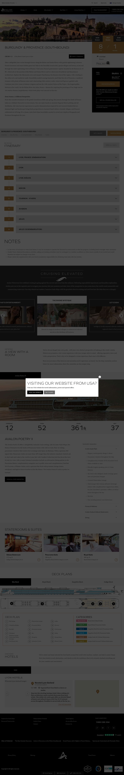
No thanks (49, 392)
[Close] (100, 377)
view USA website (35, 392)
